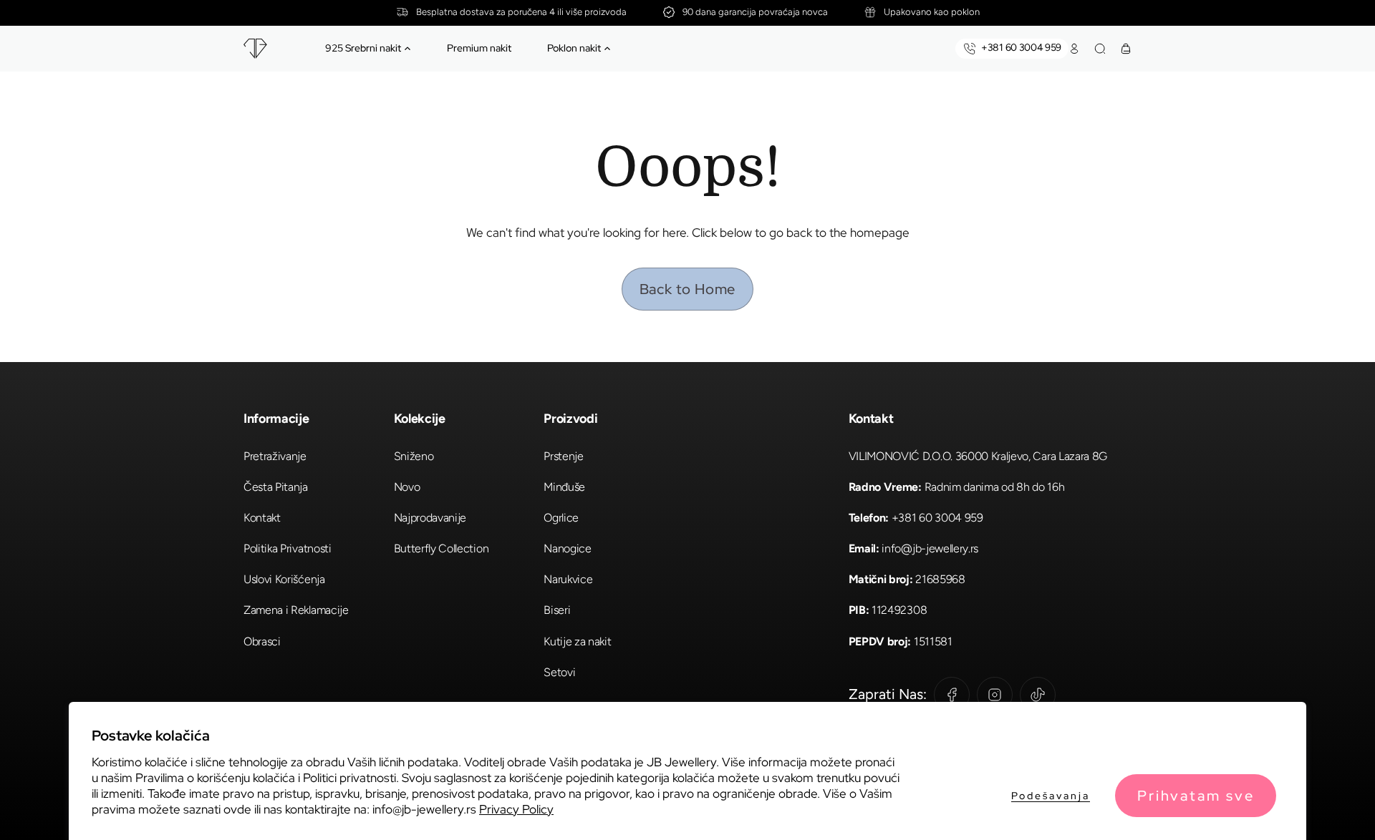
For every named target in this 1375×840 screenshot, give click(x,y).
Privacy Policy (516, 809)
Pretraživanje (275, 456)
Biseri (557, 610)
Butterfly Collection (441, 548)
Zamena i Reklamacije (296, 610)
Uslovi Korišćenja (284, 579)
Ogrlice (561, 517)
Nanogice (567, 548)
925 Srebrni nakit (363, 47)
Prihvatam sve (1196, 795)
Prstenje (563, 456)
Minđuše (564, 487)
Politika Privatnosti (287, 548)
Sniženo (414, 456)
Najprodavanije (430, 517)
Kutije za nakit (577, 641)
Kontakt (262, 517)
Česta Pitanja (275, 487)
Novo (407, 487)
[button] (407, 48)
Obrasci (262, 641)
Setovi (559, 672)
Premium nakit (479, 47)
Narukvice (568, 579)
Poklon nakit (574, 47)
